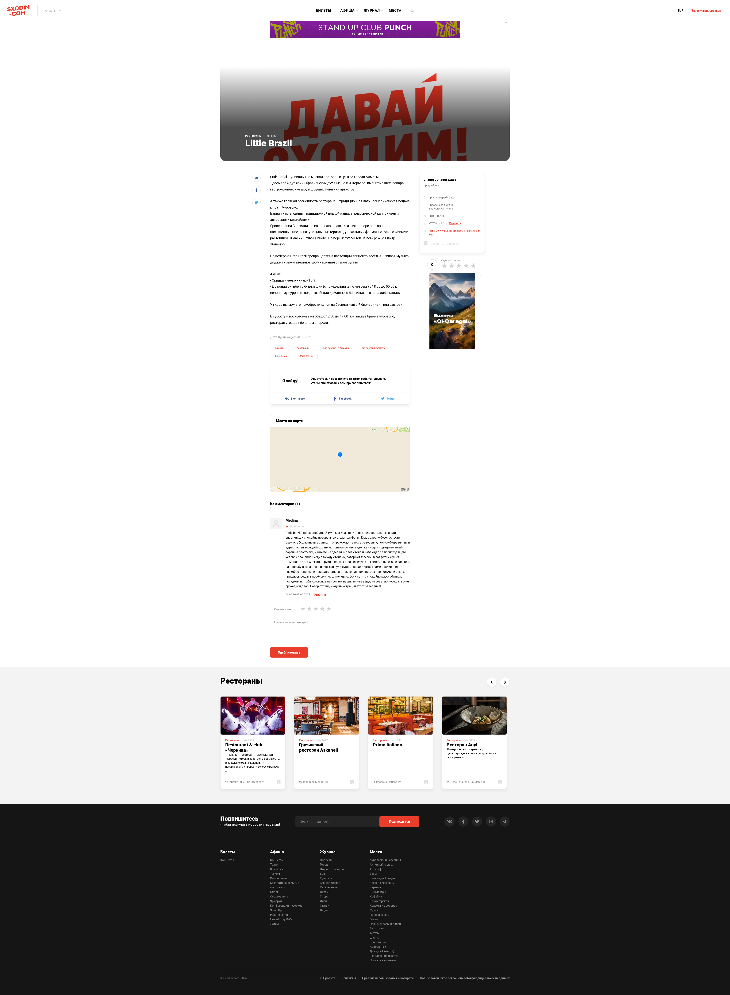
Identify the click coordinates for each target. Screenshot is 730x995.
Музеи (374, 910)
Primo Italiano (387, 745)
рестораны (303, 348)
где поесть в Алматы (373, 348)
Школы (375, 937)
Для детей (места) (382, 951)
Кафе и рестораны (382, 883)
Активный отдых (381, 864)
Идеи (323, 901)
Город (324, 864)
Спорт (274, 892)
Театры (374, 933)
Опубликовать (289, 652)
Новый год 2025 (281, 919)
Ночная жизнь (379, 914)
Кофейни (376, 896)
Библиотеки (378, 942)
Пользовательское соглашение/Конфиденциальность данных (465, 978)
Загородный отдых (382, 878)
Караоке (375, 887)
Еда (322, 873)
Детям (274, 924)
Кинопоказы (278, 878)
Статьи (324, 905)
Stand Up (276, 910)
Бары (373, 873)
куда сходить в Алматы (335, 348)
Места (395, 10)
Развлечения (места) (384, 956)
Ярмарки (276, 901)
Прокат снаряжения (383, 960)
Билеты (323, 10)
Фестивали (277, 887)
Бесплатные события (284, 883)
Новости (326, 860)
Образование (279, 896)
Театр (274, 864)
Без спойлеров (330, 883)
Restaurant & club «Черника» (243, 747)
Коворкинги (378, 946)
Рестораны (253, 136)
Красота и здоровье (383, 905)
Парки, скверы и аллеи (385, 924)
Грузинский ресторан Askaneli (318, 747)
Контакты (349, 978)
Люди (324, 910)
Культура (326, 878)
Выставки (276, 869)
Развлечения (279, 914)
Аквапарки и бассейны (385, 860)
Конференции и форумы (286, 905)
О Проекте (327, 978)
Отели (374, 919)
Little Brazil (281, 356)
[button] (492, 682)
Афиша (347, 10)
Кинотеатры (378, 892)
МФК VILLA (306, 356)
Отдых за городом (332, 869)
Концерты (227, 860)
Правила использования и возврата (388, 978)
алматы (279, 348)
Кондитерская (379, 901)
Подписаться (399, 821)
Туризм (275, 873)
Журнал (372, 10)
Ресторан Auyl (462, 745)
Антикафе (376, 869)
